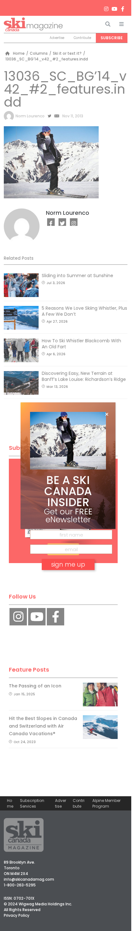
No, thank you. (68, 582)
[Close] (106, 414)
